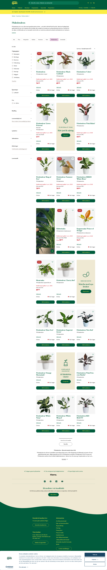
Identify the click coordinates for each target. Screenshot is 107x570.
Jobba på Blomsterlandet (62, 539)
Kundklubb (86, 7)
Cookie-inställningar (64, 548)
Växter (13, 16)
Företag (80, 7)
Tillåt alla (95, 554)
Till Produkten (48, 96)
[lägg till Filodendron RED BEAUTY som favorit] (93, 397)
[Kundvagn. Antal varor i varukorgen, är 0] (93, 3)
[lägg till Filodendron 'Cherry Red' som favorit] (72, 262)
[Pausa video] (52, 251)
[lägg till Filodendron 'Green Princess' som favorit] (52, 105)
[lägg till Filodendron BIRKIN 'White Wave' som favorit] (93, 158)
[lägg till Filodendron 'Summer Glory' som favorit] (72, 158)
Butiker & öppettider (40, 542)
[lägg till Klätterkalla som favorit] (72, 210)
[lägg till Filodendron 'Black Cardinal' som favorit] (72, 53)
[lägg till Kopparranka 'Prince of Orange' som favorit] (93, 210)
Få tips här (65, 381)
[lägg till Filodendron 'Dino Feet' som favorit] (52, 311)
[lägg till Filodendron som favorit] (52, 53)
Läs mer (14, 32)
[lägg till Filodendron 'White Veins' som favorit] (52, 397)
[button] (22, 111)
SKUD (57, 544)
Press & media (59, 532)
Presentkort (59, 530)
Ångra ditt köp (59, 525)
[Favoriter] (88, 3)
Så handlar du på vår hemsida (63, 542)
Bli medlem (53, 494)
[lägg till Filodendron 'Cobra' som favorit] (93, 53)
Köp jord (65, 135)
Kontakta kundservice (40, 525)
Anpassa (94, 559)
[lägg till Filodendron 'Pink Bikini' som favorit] (93, 105)
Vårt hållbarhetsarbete (62, 537)
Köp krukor (86, 291)
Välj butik (93, 7)
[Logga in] (91, 3)
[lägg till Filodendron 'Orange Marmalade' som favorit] (52, 354)
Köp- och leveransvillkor (62, 523)
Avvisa (95, 564)
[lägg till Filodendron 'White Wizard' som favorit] (72, 397)
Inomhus (18, 16)
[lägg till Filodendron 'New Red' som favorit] (93, 311)
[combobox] (55, 3)
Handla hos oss (60, 535)
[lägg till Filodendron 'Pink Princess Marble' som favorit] (93, 354)
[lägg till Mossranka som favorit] (52, 262)
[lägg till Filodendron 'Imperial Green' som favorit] (72, 311)
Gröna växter (25, 16)
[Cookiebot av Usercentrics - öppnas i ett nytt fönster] (9, 567)
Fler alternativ (22, 567)
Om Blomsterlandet (61, 521)
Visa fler (14, 81)
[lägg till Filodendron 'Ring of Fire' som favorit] (52, 158)
